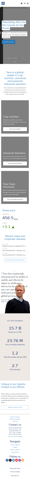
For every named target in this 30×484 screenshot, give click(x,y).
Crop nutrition (15, 452)
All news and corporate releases (15, 260)
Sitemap (15, 421)
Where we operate (15, 419)
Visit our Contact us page (15, 436)
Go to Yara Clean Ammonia (15, 199)
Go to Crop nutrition (15, 129)
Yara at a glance (15, 445)
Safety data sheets (15, 468)
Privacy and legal (15, 471)
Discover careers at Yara (15, 407)
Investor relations (15, 450)
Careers (15, 447)
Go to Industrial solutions (15, 163)
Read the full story (8, 42)
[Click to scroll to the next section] (15, 60)
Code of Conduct (15, 417)
